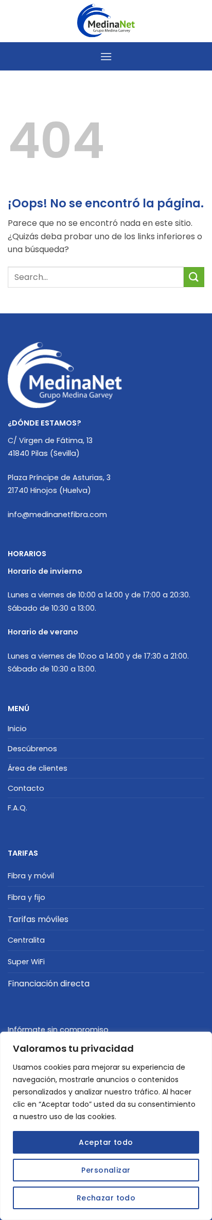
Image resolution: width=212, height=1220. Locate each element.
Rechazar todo (106, 1198)
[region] (106, 1126)
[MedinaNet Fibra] (106, 21)
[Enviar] (194, 277)
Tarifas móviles (38, 919)
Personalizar (105, 1170)
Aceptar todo (106, 1142)
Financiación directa (49, 983)
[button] (106, 56)
